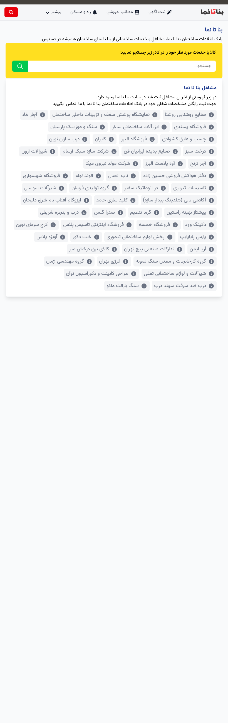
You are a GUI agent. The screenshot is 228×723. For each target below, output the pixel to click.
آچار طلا (29, 115)
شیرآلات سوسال (40, 188)
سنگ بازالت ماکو (122, 286)
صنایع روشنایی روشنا (185, 115)
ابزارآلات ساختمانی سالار (135, 127)
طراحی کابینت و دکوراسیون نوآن (97, 274)
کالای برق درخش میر (89, 249)
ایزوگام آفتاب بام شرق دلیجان (52, 200)
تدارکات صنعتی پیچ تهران (149, 249)
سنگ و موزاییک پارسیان (73, 127)
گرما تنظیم (140, 212)
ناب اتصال (118, 176)
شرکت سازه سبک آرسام (86, 151)
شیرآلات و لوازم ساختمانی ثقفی (175, 274)
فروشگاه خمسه (154, 225)
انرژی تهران (109, 261)
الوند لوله (84, 176)
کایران (100, 139)
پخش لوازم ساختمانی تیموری (135, 237)
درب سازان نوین (64, 139)
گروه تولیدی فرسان (90, 188)
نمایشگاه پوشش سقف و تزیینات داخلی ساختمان (101, 115)
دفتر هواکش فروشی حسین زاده (174, 176)
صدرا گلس (104, 212)
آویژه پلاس (46, 237)
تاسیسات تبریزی (189, 188)
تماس (71, 104)
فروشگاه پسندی (190, 127)
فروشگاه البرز (134, 139)
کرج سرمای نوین (32, 225)
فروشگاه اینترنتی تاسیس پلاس (93, 225)
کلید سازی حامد (112, 200)
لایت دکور (82, 237)
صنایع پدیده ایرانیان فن (147, 151)
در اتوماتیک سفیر (141, 188)
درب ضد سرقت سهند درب (180, 286)
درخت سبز (195, 151)
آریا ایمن (198, 249)
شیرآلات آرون (34, 151)
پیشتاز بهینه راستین (186, 212)
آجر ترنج (198, 164)
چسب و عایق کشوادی (184, 139)
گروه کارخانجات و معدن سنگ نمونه (171, 261)
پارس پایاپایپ (193, 237)
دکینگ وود (195, 225)
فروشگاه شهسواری (41, 176)
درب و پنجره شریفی (59, 212)
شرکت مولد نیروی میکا (107, 164)
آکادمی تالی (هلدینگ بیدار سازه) (174, 200)
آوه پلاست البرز (160, 164)
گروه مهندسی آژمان (65, 261)
